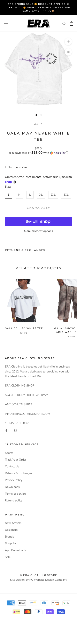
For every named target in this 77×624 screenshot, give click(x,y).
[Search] (64, 23)
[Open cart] (71, 23)
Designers (11, 530)
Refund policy (13, 500)
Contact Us (12, 466)
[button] (38, 153)
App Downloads (15, 550)
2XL (53, 195)
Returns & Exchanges (25, 250)
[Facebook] (6, 430)
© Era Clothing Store (38, 575)
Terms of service (15, 494)
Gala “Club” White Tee (24, 328)
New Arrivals (13, 523)
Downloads (12, 487)
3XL (66, 195)
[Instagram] (15, 430)
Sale (7, 557)
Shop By (10, 543)
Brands (9, 537)
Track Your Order (15, 460)
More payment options (38, 231)
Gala (38, 124)
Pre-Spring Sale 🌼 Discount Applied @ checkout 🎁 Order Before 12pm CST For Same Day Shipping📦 (38, 7)
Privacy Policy (13, 480)
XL (41, 195)
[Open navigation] (6, 23)
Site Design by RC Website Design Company (38, 580)
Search (9, 453)
